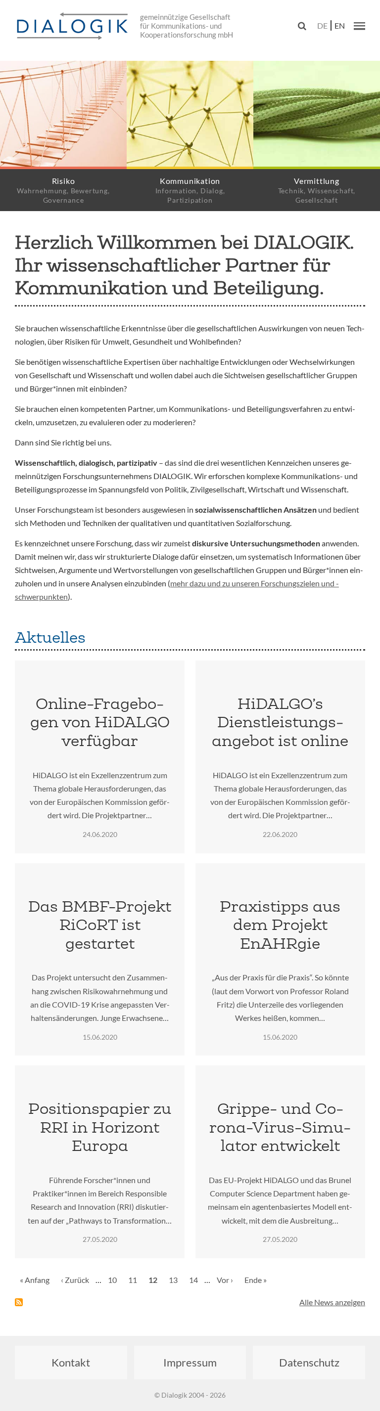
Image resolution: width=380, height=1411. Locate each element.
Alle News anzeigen (332, 1302)
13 (176, 1279)
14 (196, 1279)
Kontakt (70, 1362)
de (322, 25)
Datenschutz (309, 1362)
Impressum (190, 1362)
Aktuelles (50, 637)
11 (135, 1279)
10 (115, 1279)
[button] (359, 26)
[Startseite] (74, 26)
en (339, 25)
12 (155, 1283)
